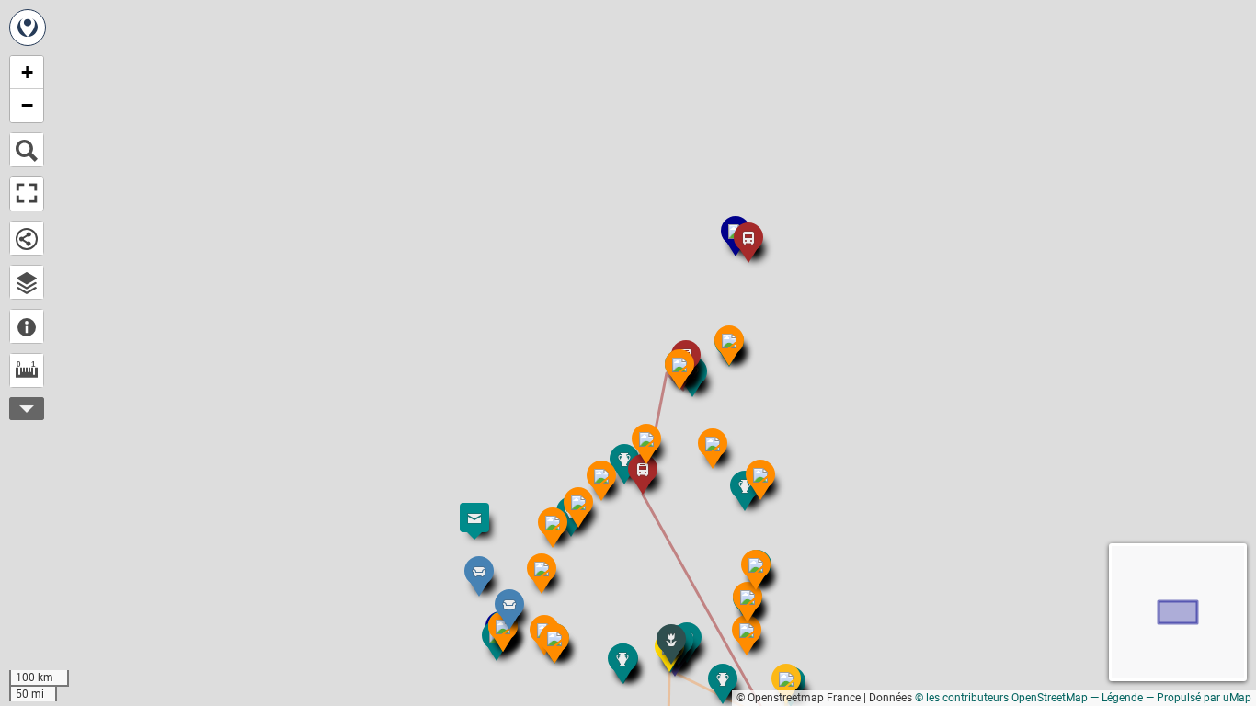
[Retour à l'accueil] (27, 27)
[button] (500, 594)
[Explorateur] (26, 282)
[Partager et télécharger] (26, 238)
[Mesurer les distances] (26, 370)
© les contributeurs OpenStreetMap (1001, 697)
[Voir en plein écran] (26, 194)
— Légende (1116, 697)
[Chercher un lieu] (26, 149)
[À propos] (26, 326)
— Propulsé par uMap (1198, 697)
